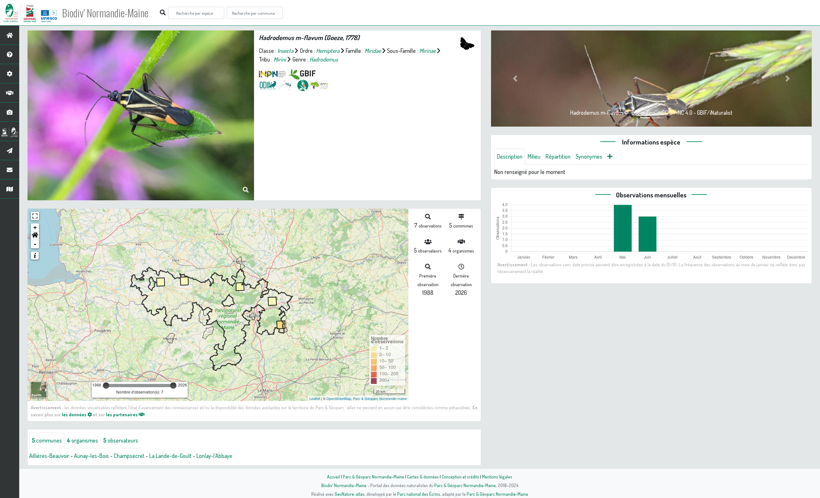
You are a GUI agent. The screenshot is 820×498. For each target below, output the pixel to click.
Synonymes (589, 156)
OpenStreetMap (338, 398)
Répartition (557, 156)
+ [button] (35, 227)
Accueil (333, 476)
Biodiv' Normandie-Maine (105, 12)
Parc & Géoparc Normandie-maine (380, 398)
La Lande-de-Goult (170, 455)
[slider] (106, 385)
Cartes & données (423, 476)
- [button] (35, 244)
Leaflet (314, 398)
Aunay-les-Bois (91, 455)
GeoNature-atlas (350, 494)
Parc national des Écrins (418, 494)
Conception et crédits (460, 476)
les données (74, 414)
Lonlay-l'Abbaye (214, 455)
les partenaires (122, 414)
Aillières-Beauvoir (49, 455)
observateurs (120, 440)
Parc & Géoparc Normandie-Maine (373, 476)
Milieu (534, 156)
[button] (35, 236)
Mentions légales (497, 476)
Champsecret (129, 455)
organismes (82, 440)
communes (47, 440)
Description (509, 156)
